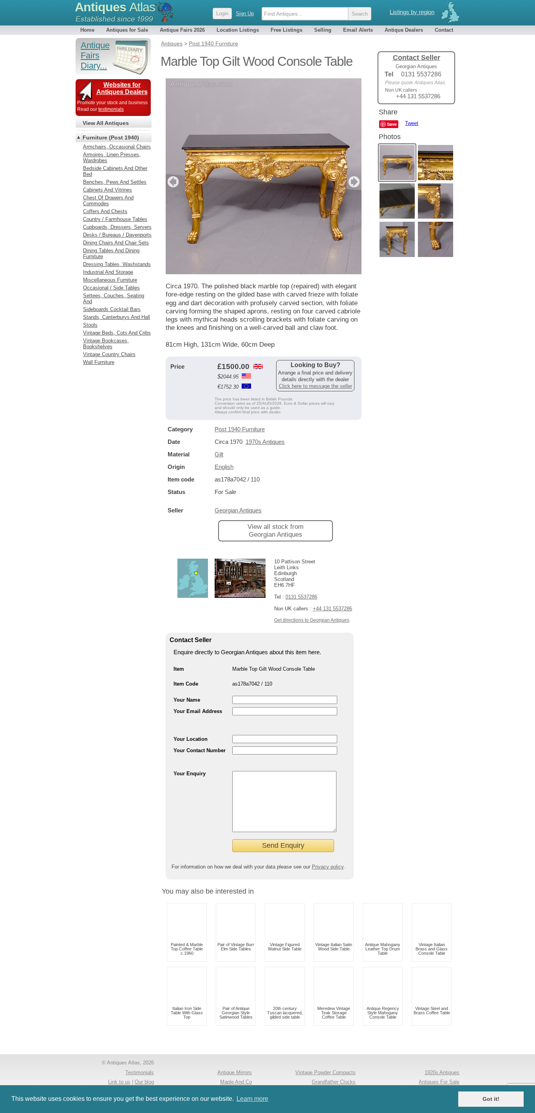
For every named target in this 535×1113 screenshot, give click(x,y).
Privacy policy (327, 867)
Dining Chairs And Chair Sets (116, 243)
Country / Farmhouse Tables (115, 219)
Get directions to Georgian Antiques (311, 620)
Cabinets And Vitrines (107, 190)
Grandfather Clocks (334, 1082)
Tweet (411, 123)
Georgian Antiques (238, 510)
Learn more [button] (252, 1098)
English (224, 466)
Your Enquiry (190, 773)
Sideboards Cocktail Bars (112, 309)
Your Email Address (198, 711)
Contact (444, 30)
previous (172, 181)
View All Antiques (106, 123)
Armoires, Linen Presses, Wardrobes (112, 157)
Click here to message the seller (315, 386)
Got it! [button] (491, 1099)
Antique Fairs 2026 (182, 30)
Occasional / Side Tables (111, 288)
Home (87, 30)
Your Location (191, 739)
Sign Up (245, 13)
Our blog (144, 1082)
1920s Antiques (442, 1072)
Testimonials (139, 1072)
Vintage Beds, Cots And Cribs (117, 333)
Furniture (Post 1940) (111, 137)
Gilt (219, 454)
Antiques (115, 7)
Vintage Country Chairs (109, 354)
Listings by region (412, 12)
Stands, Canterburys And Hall (116, 317)
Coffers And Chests (105, 211)
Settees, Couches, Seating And (113, 298)
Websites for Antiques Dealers (122, 88)
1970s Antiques (265, 441)
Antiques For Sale (439, 1082)
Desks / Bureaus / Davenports (117, 235)
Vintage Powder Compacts (325, 1072)
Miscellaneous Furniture (110, 280)
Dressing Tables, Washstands (117, 264)
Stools (90, 325)
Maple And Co (236, 1082)
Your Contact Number (200, 750)
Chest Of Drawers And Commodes (108, 200)
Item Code (186, 684)
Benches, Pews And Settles (114, 182)
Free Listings (286, 30)
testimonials (111, 109)
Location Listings (238, 30)
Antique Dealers (404, 30)
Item (179, 669)
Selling (322, 30)
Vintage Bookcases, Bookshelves (106, 343)
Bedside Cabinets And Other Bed (115, 171)
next (355, 181)
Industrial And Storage (108, 272)
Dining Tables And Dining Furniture (111, 253)
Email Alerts (358, 30)
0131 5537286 (301, 597)
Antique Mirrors (234, 1072)
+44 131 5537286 (332, 609)
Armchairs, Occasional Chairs (117, 147)
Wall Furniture (98, 362)
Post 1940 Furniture (240, 429)
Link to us (119, 1082)
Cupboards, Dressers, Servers (117, 227)
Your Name (187, 700)
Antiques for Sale (127, 30)
